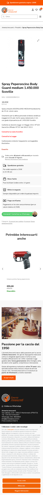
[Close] (37, 223)
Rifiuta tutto (21, 486)
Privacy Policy (25, 267)
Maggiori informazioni (21, 491)
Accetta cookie (21, 480)
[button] (40, 426)
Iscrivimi (21, 261)
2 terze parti (10, 429)
